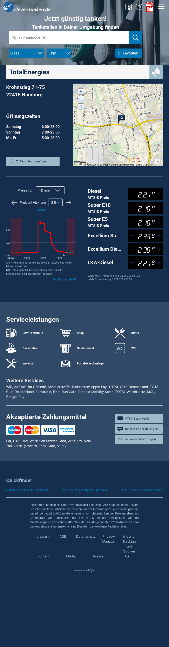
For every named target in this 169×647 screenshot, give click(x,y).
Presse (98, 556)
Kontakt (43, 556)
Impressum (41, 536)
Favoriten (130, 53)
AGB (63, 536)
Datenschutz (86, 536)
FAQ (126, 556)
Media (71, 556)
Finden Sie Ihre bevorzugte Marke (142, 490)
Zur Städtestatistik (64, 279)
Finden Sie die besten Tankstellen (27, 490)
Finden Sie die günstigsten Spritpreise (84, 490)
